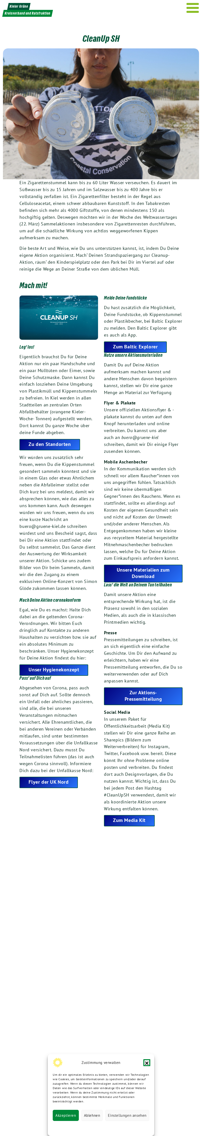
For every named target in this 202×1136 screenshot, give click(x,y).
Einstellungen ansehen (127, 1115)
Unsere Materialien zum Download (143, 573)
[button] (146, 1062)
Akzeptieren (65, 1115)
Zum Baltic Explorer (135, 346)
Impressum (134, 1127)
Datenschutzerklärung (76, 1127)
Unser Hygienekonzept (54, 669)
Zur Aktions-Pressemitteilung (143, 695)
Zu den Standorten (50, 444)
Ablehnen (92, 1115)
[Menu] (193, 8)
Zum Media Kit (129, 820)
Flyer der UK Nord (48, 782)
